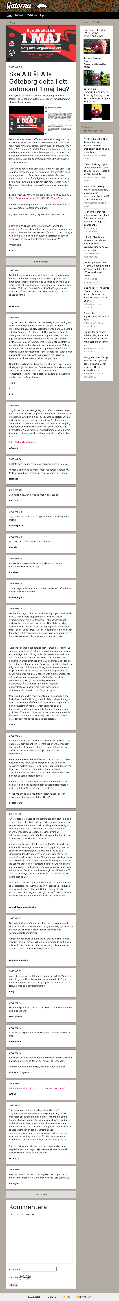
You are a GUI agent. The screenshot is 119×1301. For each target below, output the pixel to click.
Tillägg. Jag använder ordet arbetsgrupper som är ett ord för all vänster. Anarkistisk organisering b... (96, 342)
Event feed (85, 1297)
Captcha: (13, 1277)
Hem (9, 15)
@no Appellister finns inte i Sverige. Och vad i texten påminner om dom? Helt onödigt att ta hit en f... (96, 297)
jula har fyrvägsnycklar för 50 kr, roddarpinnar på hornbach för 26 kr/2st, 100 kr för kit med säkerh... (97, 272)
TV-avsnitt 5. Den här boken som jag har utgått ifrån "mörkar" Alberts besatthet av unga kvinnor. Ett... (96, 221)
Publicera (32, 15)
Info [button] (42, 15)
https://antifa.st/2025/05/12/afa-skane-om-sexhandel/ (37, 1088)
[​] (41, 1240)
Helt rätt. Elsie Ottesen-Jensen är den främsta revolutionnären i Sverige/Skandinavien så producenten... (96, 247)
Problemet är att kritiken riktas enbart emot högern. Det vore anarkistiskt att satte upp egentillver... (96, 149)
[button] (11, 1214)
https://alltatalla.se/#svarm (22, 442)
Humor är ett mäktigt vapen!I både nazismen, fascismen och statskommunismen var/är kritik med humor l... (97, 196)
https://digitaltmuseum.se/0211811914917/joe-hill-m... (36, 198)
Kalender (20, 15)
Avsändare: (14, 1269)
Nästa (44, 1194)
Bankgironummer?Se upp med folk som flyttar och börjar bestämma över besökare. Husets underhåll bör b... (96, 367)
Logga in (51, 1297)
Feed (68, 1297)
